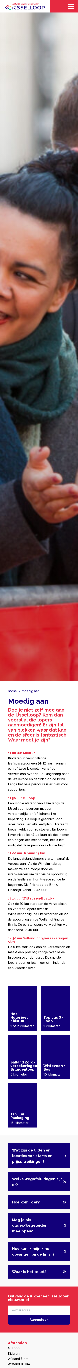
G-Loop (14, 1348)
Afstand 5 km (18, 1359)
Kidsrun (14, 1354)
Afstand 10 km (19, 1364)
